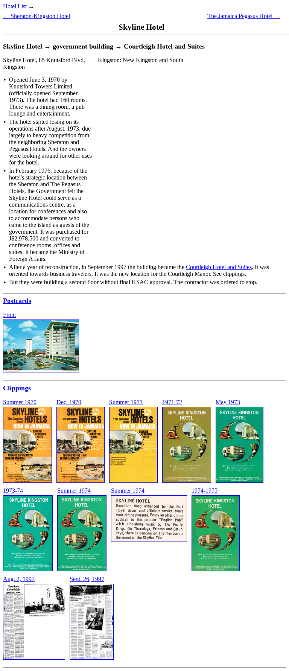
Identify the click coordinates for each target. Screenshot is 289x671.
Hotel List (15, 6)
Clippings (17, 388)
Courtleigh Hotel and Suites (219, 267)
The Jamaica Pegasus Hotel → (243, 16)
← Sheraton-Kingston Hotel (36, 16)
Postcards (17, 300)
